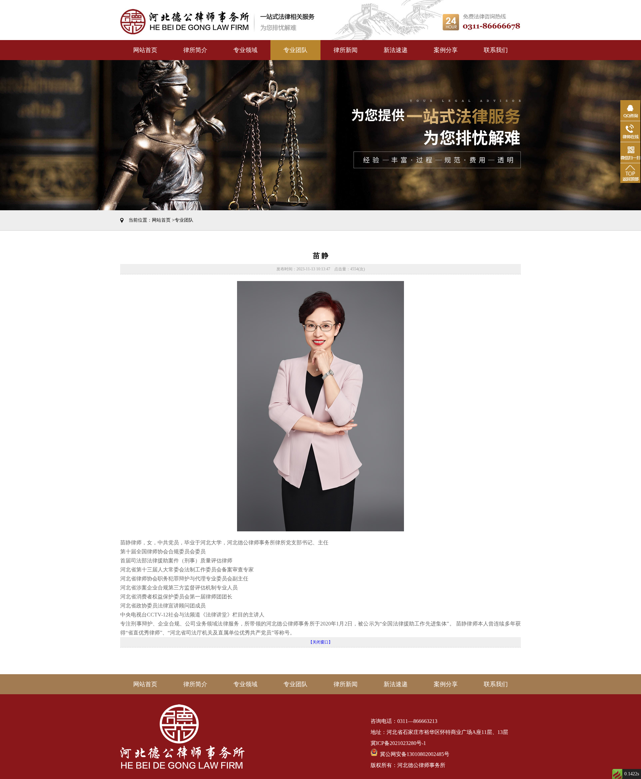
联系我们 (496, 50)
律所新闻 (346, 50)
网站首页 (145, 50)
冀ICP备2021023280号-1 (398, 743)
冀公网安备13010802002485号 (413, 754)
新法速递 (396, 50)
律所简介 (195, 50)
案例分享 (446, 50)
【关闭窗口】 (320, 642)
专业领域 (245, 50)
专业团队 (295, 50)
